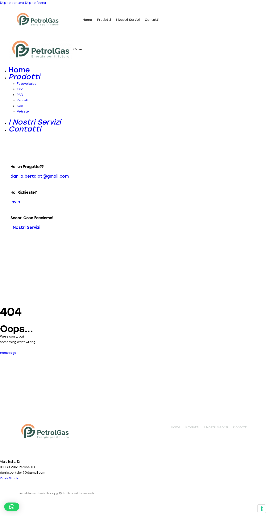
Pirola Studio (9, 478)
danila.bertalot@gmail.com (40, 176)
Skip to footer (35, 2)
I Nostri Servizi (25, 227)
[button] (11, 507)
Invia (15, 202)
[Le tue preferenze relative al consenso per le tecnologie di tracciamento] (262, 509)
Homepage (8, 353)
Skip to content (12, 2)
